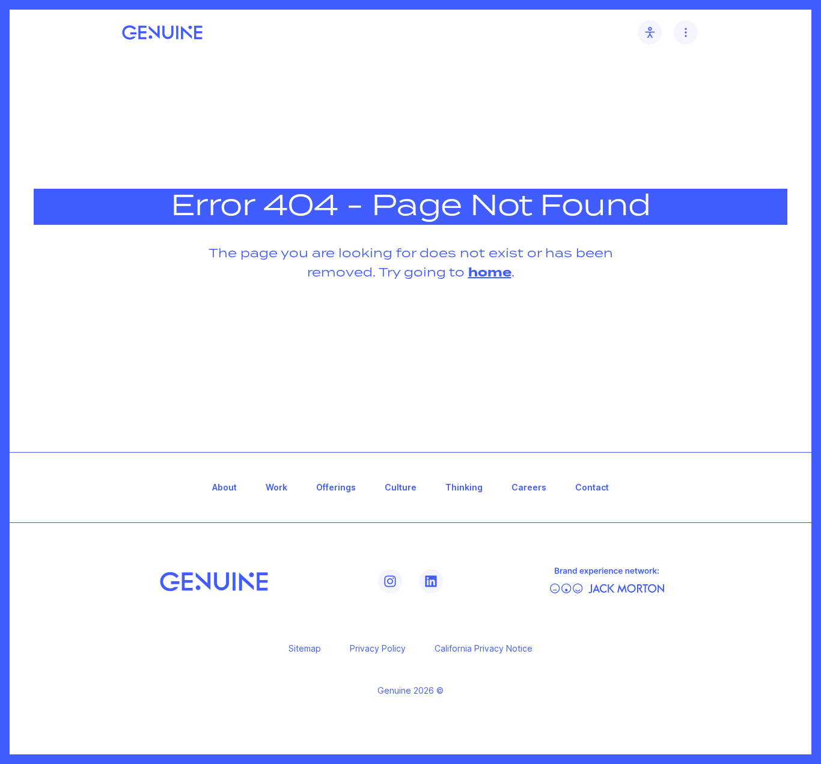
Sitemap (304, 648)
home (489, 273)
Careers (528, 487)
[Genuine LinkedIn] (431, 581)
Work (276, 487)
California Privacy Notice (484, 648)
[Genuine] (214, 581)
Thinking (464, 487)
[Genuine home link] (162, 32)
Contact (592, 487)
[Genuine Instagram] (390, 581)
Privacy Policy (378, 648)
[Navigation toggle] (686, 32)
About (224, 487)
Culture (401, 487)
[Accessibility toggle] (649, 32)
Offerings (336, 487)
